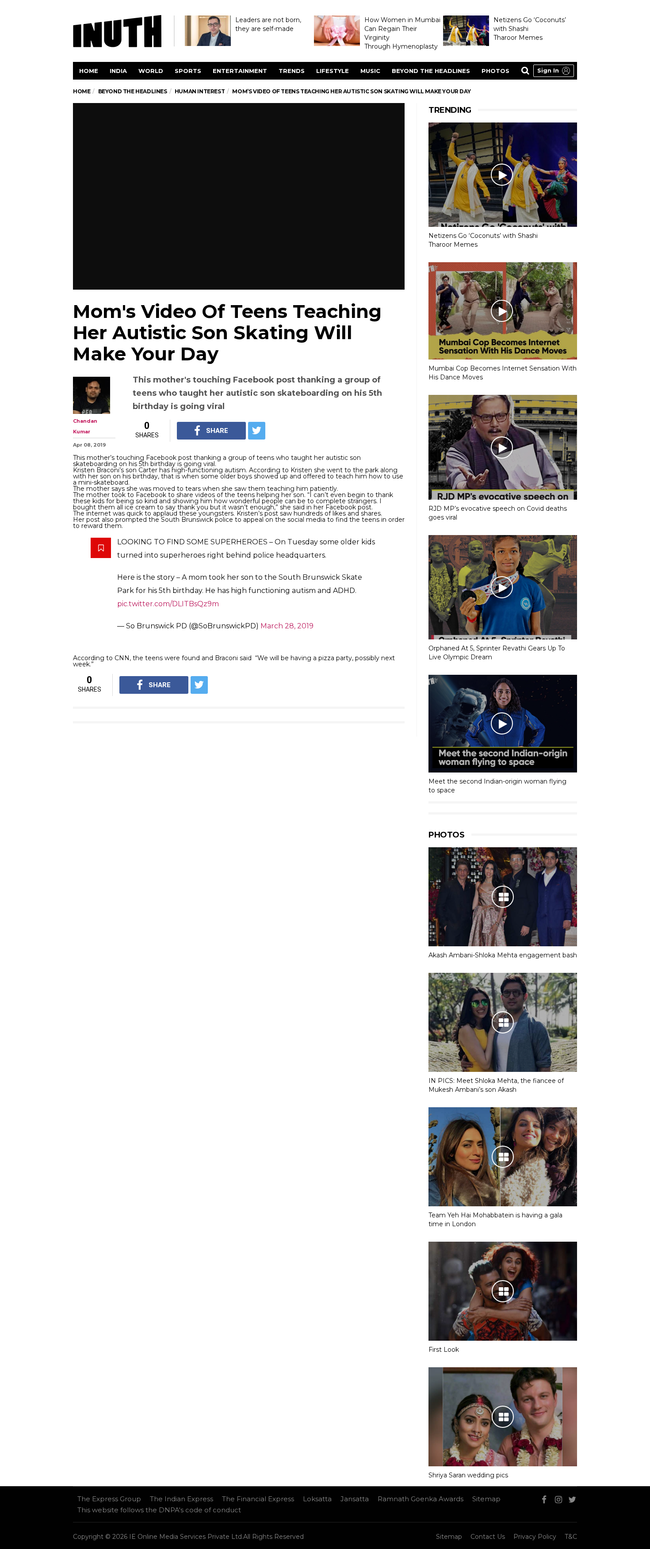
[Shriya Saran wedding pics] (502, 1416)
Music (370, 70)
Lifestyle (332, 70)
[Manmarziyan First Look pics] (502, 1291)
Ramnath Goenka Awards (420, 1499)
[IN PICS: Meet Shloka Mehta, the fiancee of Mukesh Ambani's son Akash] (502, 1022)
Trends (292, 70)
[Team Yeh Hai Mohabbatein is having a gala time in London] (502, 1156)
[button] (554, 70)
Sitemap (486, 1499)
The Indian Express (181, 1499)
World (150, 70)
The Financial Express (258, 1499)
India (118, 70)
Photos (495, 70)
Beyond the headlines (431, 70)
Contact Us (487, 1537)
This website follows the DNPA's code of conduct (159, 1510)
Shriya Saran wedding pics (468, 1475)
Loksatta (317, 1499)
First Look (443, 1350)
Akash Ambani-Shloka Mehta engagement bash (502, 955)
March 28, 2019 (287, 626)
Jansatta (354, 1499)
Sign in (548, 70)
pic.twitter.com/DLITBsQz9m (168, 604)
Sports (188, 70)
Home (88, 70)
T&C (571, 1537)
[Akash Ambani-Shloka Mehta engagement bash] (502, 896)
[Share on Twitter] (256, 431)
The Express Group (109, 1499)
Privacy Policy (534, 1537)
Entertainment (240, 70)
